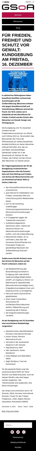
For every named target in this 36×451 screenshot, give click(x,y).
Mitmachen (18, 21)
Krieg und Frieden (12, 411)
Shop (18, 28)
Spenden (18, 15)
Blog (3, 411)
